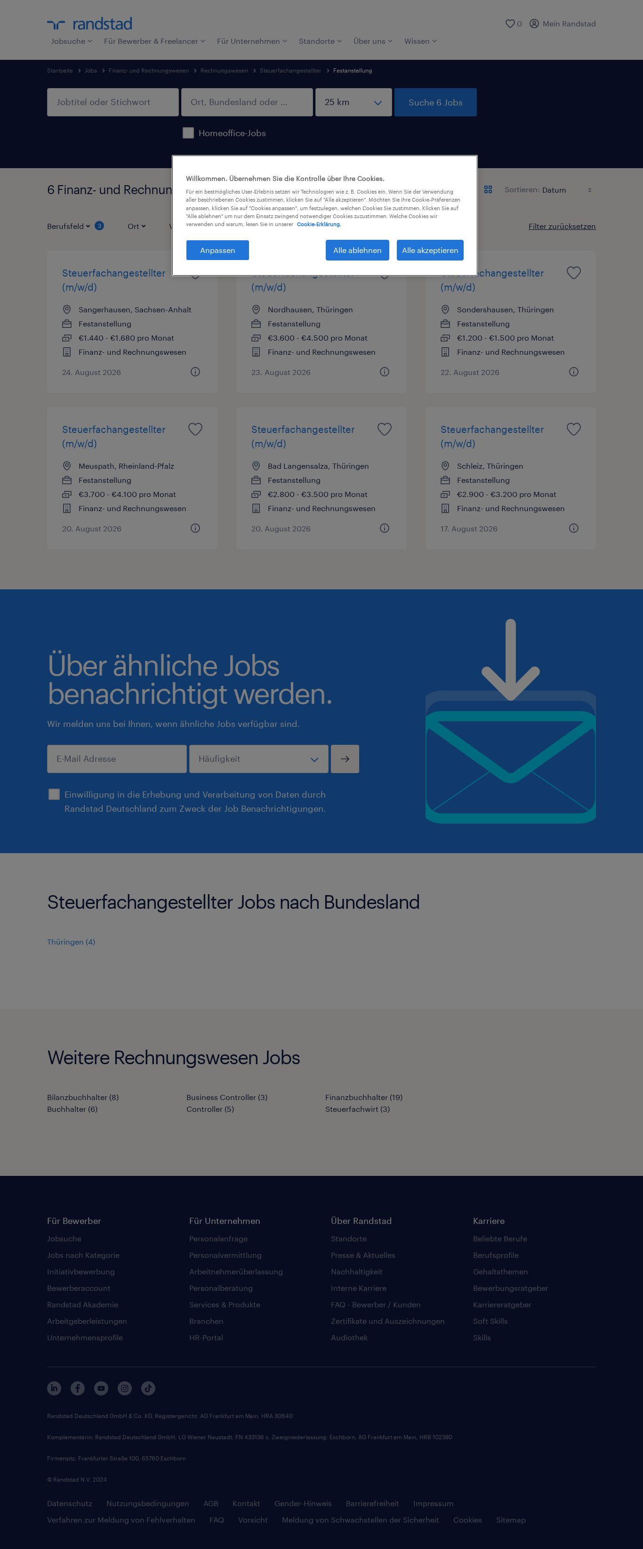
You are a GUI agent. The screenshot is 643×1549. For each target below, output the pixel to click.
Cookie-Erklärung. (319, 224)
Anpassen (217, 249)
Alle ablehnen (357, 249)
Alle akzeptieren (430, 249)
